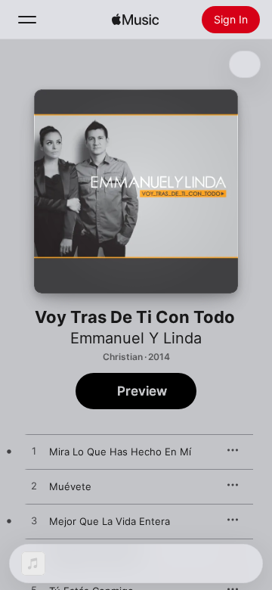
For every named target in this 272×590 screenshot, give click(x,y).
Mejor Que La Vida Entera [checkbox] (109, 521)
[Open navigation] (27, 19)
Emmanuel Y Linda (136, 338)
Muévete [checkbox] (70, 486)
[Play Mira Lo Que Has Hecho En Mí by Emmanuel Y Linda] (34, 451)
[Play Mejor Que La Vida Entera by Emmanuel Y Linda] (34, 521)
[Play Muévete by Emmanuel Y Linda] (34, 486)
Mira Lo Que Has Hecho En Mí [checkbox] (120, 452)
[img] (135, 19)
